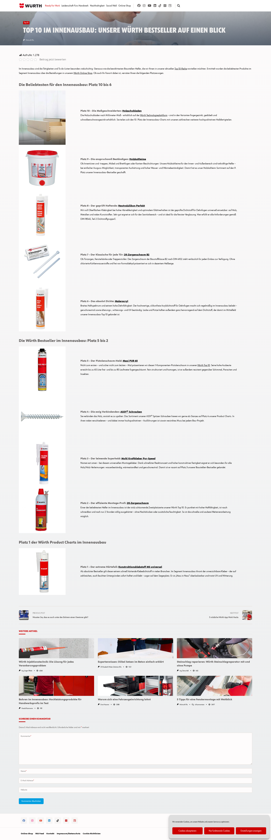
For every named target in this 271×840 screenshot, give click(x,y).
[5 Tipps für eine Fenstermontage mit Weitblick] (214, 686)
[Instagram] (144, 6)
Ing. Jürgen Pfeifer (26, 671)
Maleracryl (121, 301)
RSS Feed (39, 834)
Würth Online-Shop (83, 73)
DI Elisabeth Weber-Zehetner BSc (111, 667)
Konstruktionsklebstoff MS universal (140, 567)
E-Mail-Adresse (27, 780)
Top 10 (26, 23)
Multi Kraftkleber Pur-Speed (138, 458)
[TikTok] (160, 6)
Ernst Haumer (105, 704)
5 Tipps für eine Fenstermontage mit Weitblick (204, 699)
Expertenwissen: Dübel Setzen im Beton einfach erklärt (131, 662)
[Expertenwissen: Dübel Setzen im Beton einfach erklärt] (135, 648)
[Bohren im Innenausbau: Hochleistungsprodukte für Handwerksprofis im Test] (56, 686)
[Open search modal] (178, 6)
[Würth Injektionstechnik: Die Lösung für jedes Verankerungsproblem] (56, 648)
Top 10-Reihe (181, 69)
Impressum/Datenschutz (68, 834)
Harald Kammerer (27, 708)
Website (24, 790)
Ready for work (52, 6)
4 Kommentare (199, 704)
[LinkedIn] (155, 6)
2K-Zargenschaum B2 (136, 255)
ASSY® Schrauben (131, 412)
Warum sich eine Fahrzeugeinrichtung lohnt (124, 699)
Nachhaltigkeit (97, 6)
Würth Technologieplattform (153, 115)
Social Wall (111, 6)
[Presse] (170, 6)
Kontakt (50, 834)
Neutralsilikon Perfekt (131, 206)
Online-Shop (124, 6)
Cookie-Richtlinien (92, 834)
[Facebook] (139, 6)
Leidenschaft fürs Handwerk (74, 6)
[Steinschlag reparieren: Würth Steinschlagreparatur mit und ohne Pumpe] (214, 648)
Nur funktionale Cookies (219, 831)
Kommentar (26, 736)
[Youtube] (149, 6)
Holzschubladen (132, 111)
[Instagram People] (165, 6)
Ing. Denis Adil (184, 671)
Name (24, 771)
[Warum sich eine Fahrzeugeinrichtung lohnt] (135, 686)
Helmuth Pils (30, 40)
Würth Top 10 (203, 365)
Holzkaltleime (137, 159)
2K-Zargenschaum (138, 503)
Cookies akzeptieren (187, 831)
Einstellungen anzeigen (251, 831)
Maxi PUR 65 (130, 361)
